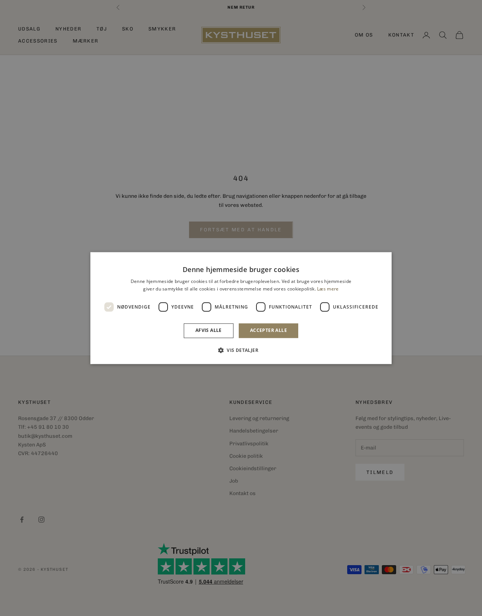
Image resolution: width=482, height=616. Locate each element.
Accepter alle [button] (268, 330)
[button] (241, 350)
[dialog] (241, 308)
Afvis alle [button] (208, 330)
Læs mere (328, 289)
